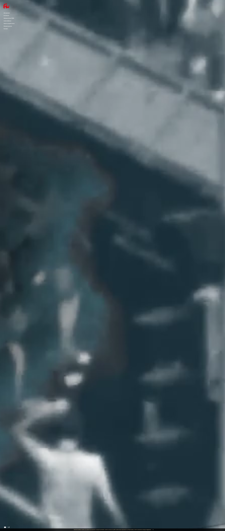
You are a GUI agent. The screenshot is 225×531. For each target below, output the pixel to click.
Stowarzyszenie (8, 26)
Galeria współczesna (9, 23)
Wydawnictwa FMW (9, 18)
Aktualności (7, 13)
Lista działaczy (7, 21)
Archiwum (6, 15)
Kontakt (6, 28)
